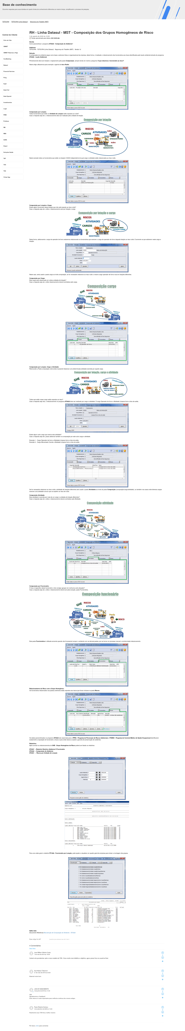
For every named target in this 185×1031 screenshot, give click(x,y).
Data (30, 948)
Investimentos (7, 102)
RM (4, 127)
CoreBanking (7, 59)
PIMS (5, 115)
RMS (4, 133)
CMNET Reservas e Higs (10, 53)
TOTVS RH (5, 22)
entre (37, 1026)
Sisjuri (5, 146)
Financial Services (8, 71)
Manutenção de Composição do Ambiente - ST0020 (60, 933)
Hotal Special (7, 96)
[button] (43, 939)
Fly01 (5, 84)
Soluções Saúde (8, 152)
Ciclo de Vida (7, 40)
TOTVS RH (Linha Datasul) (19, 22)
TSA (4, 165)
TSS (4, 171)
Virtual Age (6, 177)
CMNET (5, 46)
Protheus (6, 121)
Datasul (5, 65)
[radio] (162, 952)
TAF (4, 158)
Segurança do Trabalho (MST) (39, 22)
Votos (34, 948)
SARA (5, 140)
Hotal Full (6, 90)
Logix (5, 109)
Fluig (5, 77)
